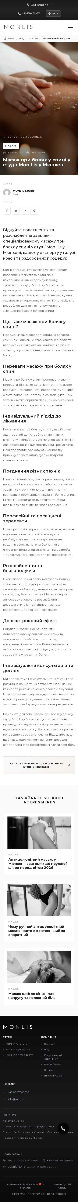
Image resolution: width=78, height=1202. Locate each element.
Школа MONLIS (53, 1075)
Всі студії (49, 1044)
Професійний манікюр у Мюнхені (23, 1137)
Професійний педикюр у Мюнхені (23, 1132)
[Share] (34, 211)
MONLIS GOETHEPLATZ (19, 1055)
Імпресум (18, 1194)
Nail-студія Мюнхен (14, 1120)
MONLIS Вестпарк (16, 1044)
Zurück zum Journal (25, 136)
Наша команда (53, 1064)
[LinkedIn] (25, 211)
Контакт (49, 1070)
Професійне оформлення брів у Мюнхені (28, 1126)
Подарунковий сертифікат (53, 1057)
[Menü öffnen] (70, 27)
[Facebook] (7, 211)
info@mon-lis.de (18, 1099)
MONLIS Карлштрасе (18, 1049)
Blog (46, 1049)
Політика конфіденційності (47, 1194)
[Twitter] (16, 211)
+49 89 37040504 (18, 1092)
